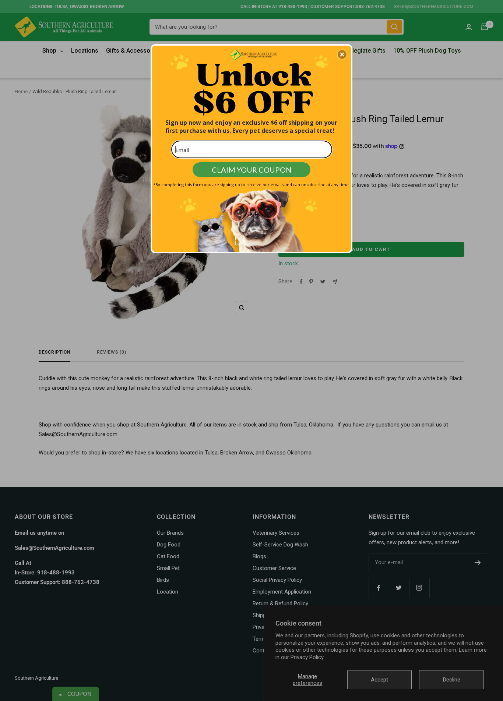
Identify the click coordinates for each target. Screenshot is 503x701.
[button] (342, 54)
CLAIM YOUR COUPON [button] (252, 169)
